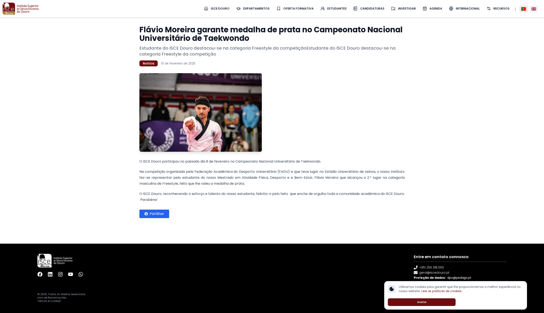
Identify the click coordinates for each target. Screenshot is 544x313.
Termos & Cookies (49, 301)
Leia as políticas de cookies (441, 291)
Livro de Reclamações (51, 297)
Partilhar (157, 213)
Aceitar (421, 302)
